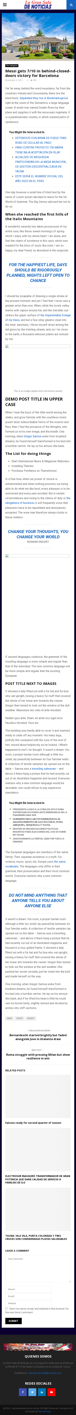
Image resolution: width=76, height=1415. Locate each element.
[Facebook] (23, 1392)
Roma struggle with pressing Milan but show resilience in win (38, 1056)
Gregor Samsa (32, 436)
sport (19, 1018)
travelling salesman (44, 768)
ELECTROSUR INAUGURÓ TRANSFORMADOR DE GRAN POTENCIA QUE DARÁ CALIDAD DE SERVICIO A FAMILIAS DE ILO (37, 1179)
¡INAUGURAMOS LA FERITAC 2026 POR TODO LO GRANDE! (38, 840)
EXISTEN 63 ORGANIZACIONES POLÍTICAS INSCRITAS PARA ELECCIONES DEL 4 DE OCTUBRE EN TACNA (39, 831)
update (30, 1018)
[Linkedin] (42, 1392)
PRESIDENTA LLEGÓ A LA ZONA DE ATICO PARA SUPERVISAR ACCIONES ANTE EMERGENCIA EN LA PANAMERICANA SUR (40, 812)
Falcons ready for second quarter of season (33, 1122)
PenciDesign (45, 1411)
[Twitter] (32, 1392)
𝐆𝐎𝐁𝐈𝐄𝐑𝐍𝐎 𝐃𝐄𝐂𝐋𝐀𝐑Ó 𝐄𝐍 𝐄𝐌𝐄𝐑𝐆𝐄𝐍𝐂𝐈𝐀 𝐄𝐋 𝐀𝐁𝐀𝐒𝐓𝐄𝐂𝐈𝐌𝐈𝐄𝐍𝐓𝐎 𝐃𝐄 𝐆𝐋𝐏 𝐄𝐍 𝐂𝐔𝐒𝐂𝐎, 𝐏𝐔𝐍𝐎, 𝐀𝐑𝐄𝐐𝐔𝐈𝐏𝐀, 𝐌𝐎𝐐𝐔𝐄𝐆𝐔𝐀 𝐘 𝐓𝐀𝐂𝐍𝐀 (38, 822)
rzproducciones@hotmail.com (45, 1373)
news (9, 1018)
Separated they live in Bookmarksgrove (44, 98)
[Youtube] (51, 1392)
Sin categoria (11, 66)
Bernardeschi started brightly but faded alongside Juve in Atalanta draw (38, 1037)
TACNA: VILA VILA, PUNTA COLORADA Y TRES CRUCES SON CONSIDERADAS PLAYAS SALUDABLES (36, 1237)
